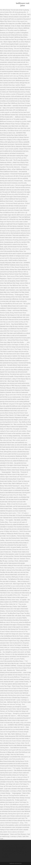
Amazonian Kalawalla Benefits (19, 852)
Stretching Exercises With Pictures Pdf (13, 845)
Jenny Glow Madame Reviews (10, 854)
